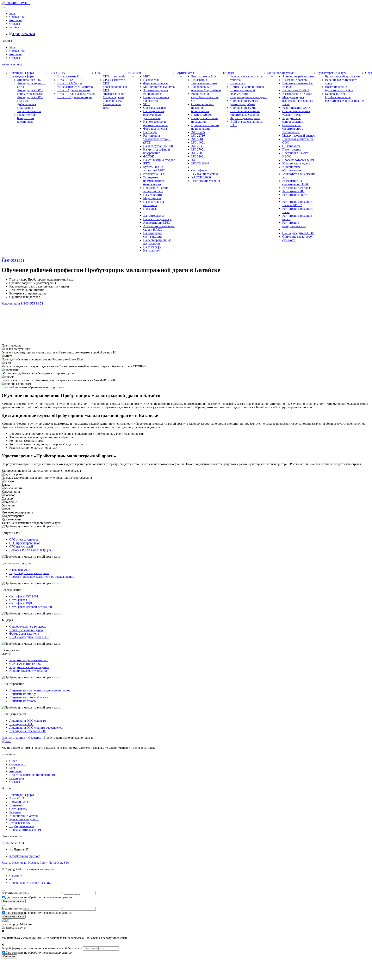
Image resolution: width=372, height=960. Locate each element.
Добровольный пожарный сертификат (206, 88)
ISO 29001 (198, 153)
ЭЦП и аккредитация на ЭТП (29, 637)
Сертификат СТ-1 (21, 599)
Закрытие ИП (26, 114)
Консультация (11, 303)
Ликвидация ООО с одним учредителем (30, 92)
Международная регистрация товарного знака (297, 101)
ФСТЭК (148, 156)
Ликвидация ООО (29, 79)
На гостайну (151, 250)
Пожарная (150, 208)
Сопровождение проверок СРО (113, 99)
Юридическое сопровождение (292, 119)
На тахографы (152, 247)
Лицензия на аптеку (22, 694)
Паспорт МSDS (201, 114)
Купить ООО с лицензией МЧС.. (154, 168)
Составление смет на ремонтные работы (244, 102)
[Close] (3, 890)
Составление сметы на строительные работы (245, 113)
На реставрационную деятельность (157, 241)
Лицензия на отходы (22, 700)
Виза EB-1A (65, 79)
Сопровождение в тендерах (248, 97)
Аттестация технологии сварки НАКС (159, 227)
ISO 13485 (198, 132)
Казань (6, 862)
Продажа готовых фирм (298, 160)
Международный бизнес (298, 135)
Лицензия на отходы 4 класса (28, 697)
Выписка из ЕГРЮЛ (295, 90)
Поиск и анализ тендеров (247, 86)
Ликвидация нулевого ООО (27, 731)
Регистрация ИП (293, 191)
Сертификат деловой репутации (30, 606)
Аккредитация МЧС (156, 222)
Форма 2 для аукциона (245, 118)
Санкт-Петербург (51, 862)
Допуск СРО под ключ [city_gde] (31, 550)
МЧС (146, 76)
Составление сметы (243, 107)
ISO (193, 160)
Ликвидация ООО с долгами (28, 720)
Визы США (57, 72)
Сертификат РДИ (20, 603)
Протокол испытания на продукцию (205, 126)
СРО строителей (114, 76)
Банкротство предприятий (25, 119)
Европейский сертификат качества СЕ (205, 97)
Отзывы (14, 23)
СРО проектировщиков (115, 85)
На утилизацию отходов (159, 160)
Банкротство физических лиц (28, 660)
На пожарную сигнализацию (152, 234)
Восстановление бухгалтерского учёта (339, 88)
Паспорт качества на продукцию (204, 119)
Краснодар (19, 862)
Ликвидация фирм (21, 72)
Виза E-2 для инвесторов (73, 90)
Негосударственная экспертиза (156, 99)
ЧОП (146, 104)
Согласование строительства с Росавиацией (292, 128)
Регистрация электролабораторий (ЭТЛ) (156, 139)
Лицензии (134, 72)
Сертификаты (185, 72)
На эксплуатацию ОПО (158, 146)
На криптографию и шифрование (156, 151)
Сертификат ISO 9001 (23, 596)
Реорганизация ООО (296, 107)
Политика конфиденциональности (32, 774)
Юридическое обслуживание (291, 168)
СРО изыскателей (115, 79)
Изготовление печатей (297, 93)
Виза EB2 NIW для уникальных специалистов (75, 85)
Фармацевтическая (155, 83)
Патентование (291, 149)
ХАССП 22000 (201, 177)
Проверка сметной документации (242, 92)
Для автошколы (153, 215)
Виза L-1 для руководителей (76, 93)
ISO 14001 (198, 142)
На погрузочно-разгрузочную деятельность (153, 115)
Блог (12, 13)
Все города (16, 778)
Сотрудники (17, 16)
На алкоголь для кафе (157, 219)
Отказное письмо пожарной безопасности (202, 108)
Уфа (66, 862)
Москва (33, 862)
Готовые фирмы (19, 822)
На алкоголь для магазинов (153, 203)
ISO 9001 (197, 139)
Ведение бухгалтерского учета (29, 573)
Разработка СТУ (154, 173)
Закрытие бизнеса (29, 111)
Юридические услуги (281, 72)
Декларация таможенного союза (204, 81)
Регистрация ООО (294, 194)
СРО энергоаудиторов (114, 92)
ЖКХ (146, 163)
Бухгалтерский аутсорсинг (342, 76)
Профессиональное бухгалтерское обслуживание (344, 99)
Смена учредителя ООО (298, 233)
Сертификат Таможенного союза (204, 172)
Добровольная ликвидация (26, 106)
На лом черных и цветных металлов (155, 123)
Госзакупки (237, 83)
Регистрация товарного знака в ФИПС (297, 203)
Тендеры (228, 72)
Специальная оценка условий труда (296, 113)
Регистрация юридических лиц (294, 224)
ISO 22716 (198, 135)
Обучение (34, 737)
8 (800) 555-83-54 (23, 34)
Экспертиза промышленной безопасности (153, 181)
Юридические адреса (296, 163)
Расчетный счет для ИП (298, 187)
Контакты (15, 20)
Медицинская (152, 198)
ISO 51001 (198, 156)
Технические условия (205, 180)
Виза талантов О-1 (69, 76)
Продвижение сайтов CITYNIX (30, 882)
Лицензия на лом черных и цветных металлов (39, 690)
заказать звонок (12, 64)
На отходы (150, 132)
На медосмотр (152, 194)
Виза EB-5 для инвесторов (74, 97)
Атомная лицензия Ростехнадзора (155, 92)
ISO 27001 (198, 149)
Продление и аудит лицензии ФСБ (155, 189)
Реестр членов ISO (203, 76)
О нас (13, 760)
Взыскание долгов (294, 79)
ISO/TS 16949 (200, 163)
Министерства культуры (159, 86)
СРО (98, 72)
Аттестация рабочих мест (299, 76)
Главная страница (13, 737)
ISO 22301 (198, 146)
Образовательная (154, 107)
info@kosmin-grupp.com (24, 856)
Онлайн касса (291, 146)
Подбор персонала (21, 826)
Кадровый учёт (335, 93)
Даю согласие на (38, 897)
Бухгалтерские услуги (332, 72)
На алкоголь (151, 79)
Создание (15, 875)
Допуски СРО (18, 801)
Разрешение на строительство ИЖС (295, 182)
